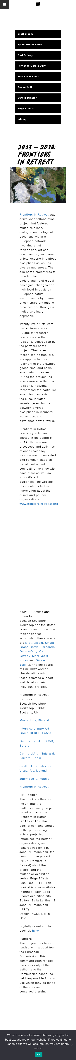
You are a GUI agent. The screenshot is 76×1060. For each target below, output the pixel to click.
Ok (39, 1054)
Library (22, 119)
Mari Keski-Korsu (28, 76)
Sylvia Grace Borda (30, 44)
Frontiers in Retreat (34, 214)
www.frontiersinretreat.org (39, 504)
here (35, 931)
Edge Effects (26, 108)
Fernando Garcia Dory (32, 65)
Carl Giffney (25, 55)
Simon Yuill (25, 87)
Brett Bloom (34, 643)
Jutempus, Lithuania (34, 779)
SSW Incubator (27, 97)
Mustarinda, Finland (34, 720)
